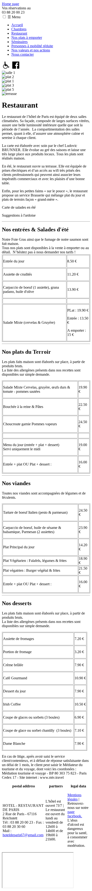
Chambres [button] (18, 29)
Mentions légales (74, 797)
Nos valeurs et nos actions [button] (30, 50)
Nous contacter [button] (22, 54)
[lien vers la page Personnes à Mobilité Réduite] (6, 68)
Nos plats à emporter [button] (26, 38)
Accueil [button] (17, 25)
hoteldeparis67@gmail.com (23, 835)
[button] (4, 16)
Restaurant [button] (19, 33)
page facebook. (74, 814)
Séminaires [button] (19, 42)
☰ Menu (14, 17)
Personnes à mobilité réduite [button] (32, 46)
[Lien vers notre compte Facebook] (16, 68)
